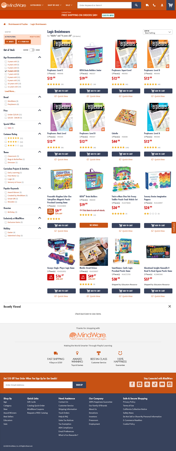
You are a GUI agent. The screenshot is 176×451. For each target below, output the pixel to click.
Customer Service (66, 405)
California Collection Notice (135, 409)
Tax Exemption (65, 424)
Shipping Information (68, 409)
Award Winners (10, 412)
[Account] (162, 5)
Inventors (93, 416)
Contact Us (63, 402)
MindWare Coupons (35, 409)
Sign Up (79, 385)
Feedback (173, 227)
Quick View (62, 96)
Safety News (128, 412)
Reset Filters (35, 37)
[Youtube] (162, 384)
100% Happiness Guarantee (100, 402)
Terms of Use (128, 405)
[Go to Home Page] (5, 24)
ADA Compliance (66, 427)
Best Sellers (8, 416)
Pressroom (93, 420)
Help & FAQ (63, 416)
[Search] (136, 5)
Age (5, 402)
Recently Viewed (12, 306)
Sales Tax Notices (66, 420)
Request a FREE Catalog (37, 412)
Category (7, 405)
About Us (93, 409)
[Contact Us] (154, 5)
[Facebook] (132, 384)
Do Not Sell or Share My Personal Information (142, 416)
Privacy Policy (129, 402)
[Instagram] (169, 384)
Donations (93, 412)
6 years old (24, 41)
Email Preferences (66, 431)
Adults (11, 41)
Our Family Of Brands (98, 405)
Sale (5, 424)
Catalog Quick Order (36, 405)
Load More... (10, 91)
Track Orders (64, 412)
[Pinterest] (147, 384)
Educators (8, 420)
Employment (94, 424)
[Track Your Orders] (147, 5)
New (5, 409)
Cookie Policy (129, 424)
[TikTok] (154, 384)
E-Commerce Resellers (132, 420)
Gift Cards (31, 402)
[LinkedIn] (139, 384)
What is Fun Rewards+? (68, 435)
